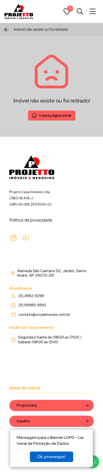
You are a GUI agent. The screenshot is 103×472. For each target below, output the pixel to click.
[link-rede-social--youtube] (26, 238)
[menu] (93, 11)
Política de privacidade (30, 220)
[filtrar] (80, 11)
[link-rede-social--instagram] (13, 238)
